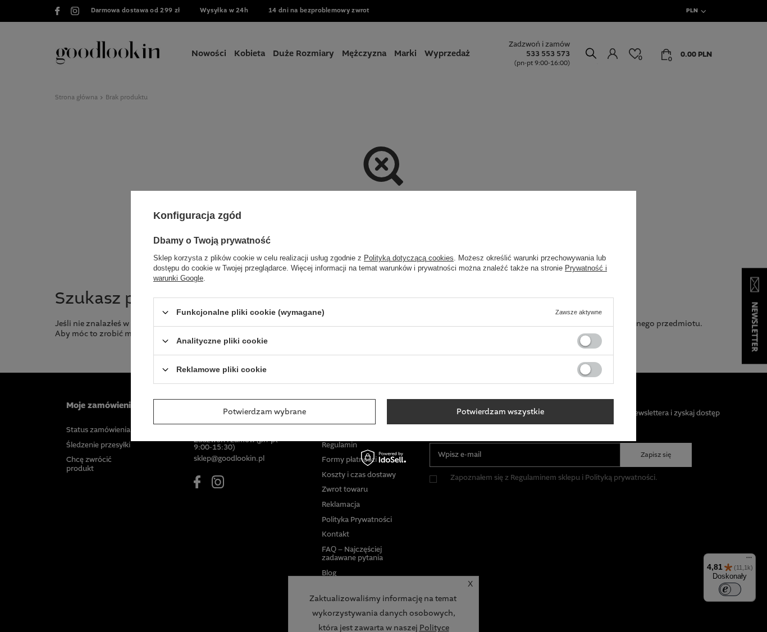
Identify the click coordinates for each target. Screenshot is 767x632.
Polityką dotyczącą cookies (409, 258)
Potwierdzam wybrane (264, 411)
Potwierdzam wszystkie (500, 411)
